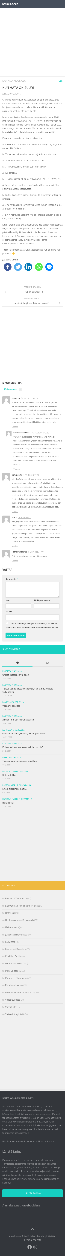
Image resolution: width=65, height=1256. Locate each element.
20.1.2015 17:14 (37, 552)
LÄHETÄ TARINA (32, 1193)
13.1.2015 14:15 (31, 398)
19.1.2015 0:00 (24, 517)
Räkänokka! (8, 802)
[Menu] (61, 4)
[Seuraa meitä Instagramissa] (35, 1247)
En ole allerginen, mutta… (14, 788)
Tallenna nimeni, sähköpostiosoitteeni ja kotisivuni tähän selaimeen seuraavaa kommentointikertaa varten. (32, 625)
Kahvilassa (10, 942)
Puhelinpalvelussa (11, 757)
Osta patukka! (9, 775)
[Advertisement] (32, 42)
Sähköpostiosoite (42, 600)
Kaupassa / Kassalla (14, 80)
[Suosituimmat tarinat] (17, 663)
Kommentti (12, 579)
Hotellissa (10, 913)
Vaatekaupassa (12, 999)
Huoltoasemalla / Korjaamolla (17, 771)
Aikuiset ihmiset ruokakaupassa (18, 719)
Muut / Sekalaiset (13, 963)
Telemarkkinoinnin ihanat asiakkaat (20, 761)
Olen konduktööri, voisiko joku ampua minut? (24, 733)
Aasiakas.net (10, 4)
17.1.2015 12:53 (42, 433)
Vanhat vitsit (11, 1007)
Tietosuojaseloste (32, 1240)
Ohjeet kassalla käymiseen (15, 674)
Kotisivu (9, 611)
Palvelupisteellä (13, 970)
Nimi (8, 600)
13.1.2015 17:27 (32, 475)
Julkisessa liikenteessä (13, 730)
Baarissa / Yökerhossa (13, 702)
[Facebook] (7, 267)
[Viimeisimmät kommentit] (47, 663)
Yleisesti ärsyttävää (14, 1014)
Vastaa (15, 427)
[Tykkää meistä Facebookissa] (29, 1247)
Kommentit (14, 389)
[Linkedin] (28, 267)
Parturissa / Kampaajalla (17, 978)
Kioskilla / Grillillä (13, 956)
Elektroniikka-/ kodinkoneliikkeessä (22, 905)
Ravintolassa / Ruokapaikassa (16, 785)
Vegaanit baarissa (11, 705)
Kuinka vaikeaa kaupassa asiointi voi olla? (22, 747)
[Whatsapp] (39, 267)
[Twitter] (18, 267)
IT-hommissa (12, 927)
